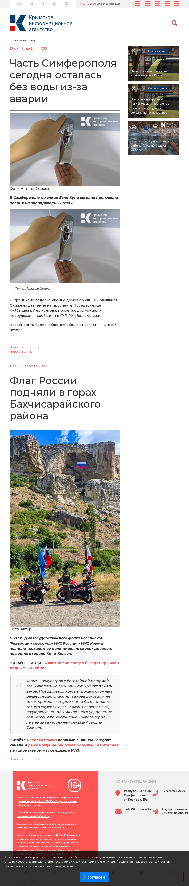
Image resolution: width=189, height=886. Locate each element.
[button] (174, 23)
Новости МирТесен (24, 347)
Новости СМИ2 (21, 351)
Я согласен (94, 877)
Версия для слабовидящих (104, 3)
